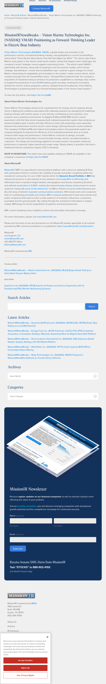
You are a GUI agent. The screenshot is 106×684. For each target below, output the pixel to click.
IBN (30, 250)
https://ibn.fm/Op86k (41, 95)
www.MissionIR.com (46, 216)
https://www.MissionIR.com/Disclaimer (75, 226)
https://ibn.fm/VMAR (38, 156)
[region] (25, 658)
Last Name (58, 526)
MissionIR (9, 169)
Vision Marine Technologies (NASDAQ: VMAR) (26, 52)
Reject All (25, 668)
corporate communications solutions (45, 191)
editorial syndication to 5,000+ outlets (27, 185)
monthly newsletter (26, 506)
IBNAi (34, 603)
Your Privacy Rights (25, 675)
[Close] (47, 637)
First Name (14, 526)
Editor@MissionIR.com (15, 244)
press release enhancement (72, 185)
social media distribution (36, 188)
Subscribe (18, 548)
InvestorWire (65, 179)
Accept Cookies (25, 660)
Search (91, 306)
